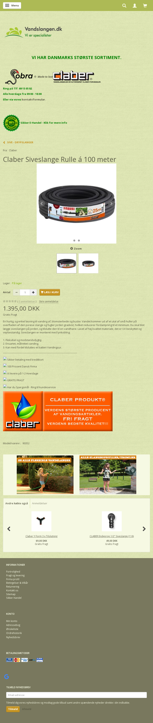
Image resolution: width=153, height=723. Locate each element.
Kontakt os (12, 590)
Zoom (78, 248)
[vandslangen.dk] (33, 30)
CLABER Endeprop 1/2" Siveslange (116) (112, 536)
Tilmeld (13, 709)
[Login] (135, 5)
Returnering (12, 586)
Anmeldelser (39, 503)
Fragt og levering (15, 575)
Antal (7, 292)
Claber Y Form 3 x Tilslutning (41, 536)
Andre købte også (16, 503)
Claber (13, 150)
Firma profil (12, 579)
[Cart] (145, 5)
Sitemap (11, 594)
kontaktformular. (34, 99)
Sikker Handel (14, 597)
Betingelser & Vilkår (17, 582)
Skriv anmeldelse (48, 301)
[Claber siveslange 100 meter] (76, 203)
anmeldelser (27, 301)
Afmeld (26, 709)
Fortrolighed (13, 571)
